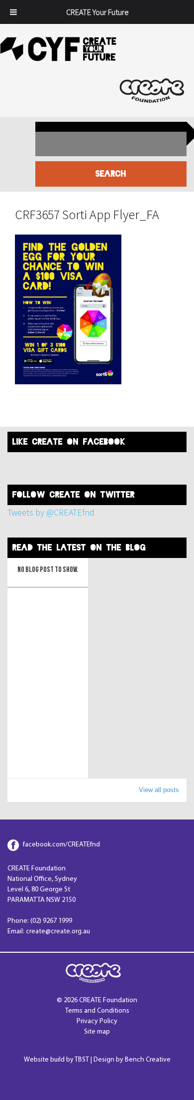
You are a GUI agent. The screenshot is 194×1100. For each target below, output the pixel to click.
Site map (97, 1032)
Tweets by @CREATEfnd (51, 512)
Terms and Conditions (97, 1011)
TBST (82, 1060)
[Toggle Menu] (13, 12)
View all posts (159, 790)
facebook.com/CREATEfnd (61, 844)
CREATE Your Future (97, 12)
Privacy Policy (97, 1021)
